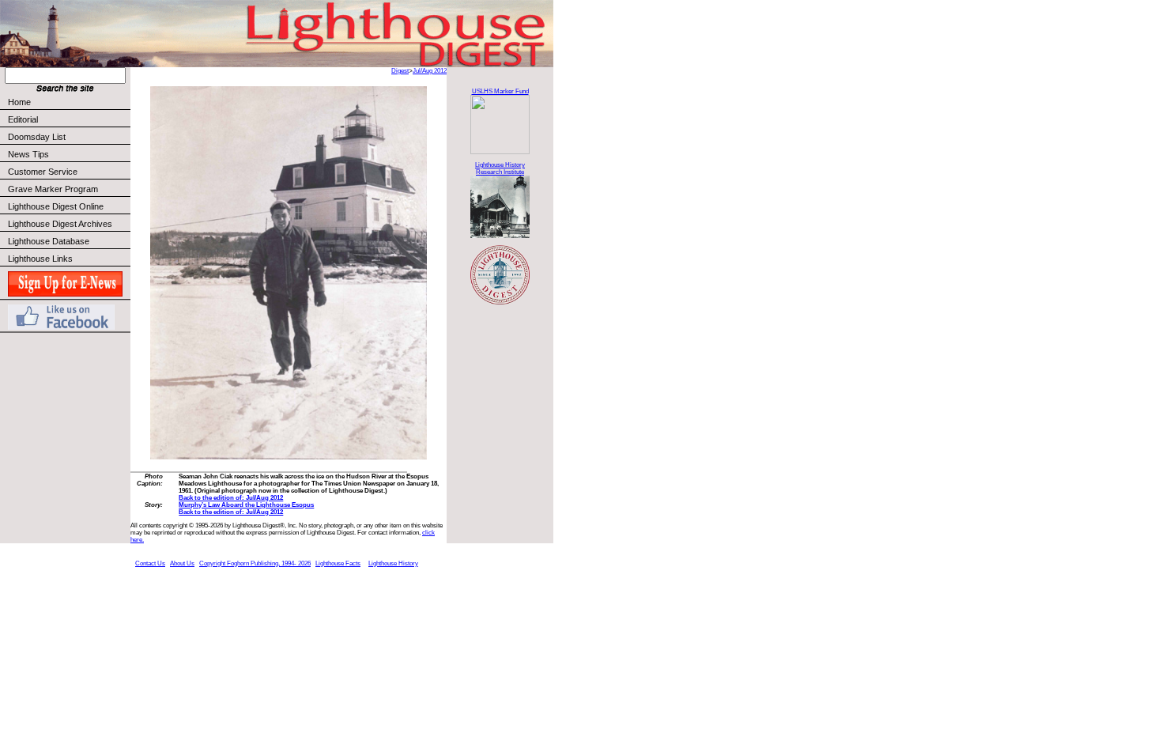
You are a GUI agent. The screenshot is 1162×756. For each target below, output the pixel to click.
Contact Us (150, 563)
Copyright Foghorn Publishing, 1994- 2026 (255, 563)
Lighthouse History (393, 563)
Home (19, 102)
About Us (182, 563)
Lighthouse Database (48, 241)
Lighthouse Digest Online (56, 206)
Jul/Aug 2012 (430, 70)
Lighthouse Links (40, 258)
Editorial (23, 119)
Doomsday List (37, 137)
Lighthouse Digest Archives (60, 224)
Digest (400, 70)
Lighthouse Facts (337, 563)
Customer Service (42, 171)
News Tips (28, 154)
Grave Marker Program (53, 189)
